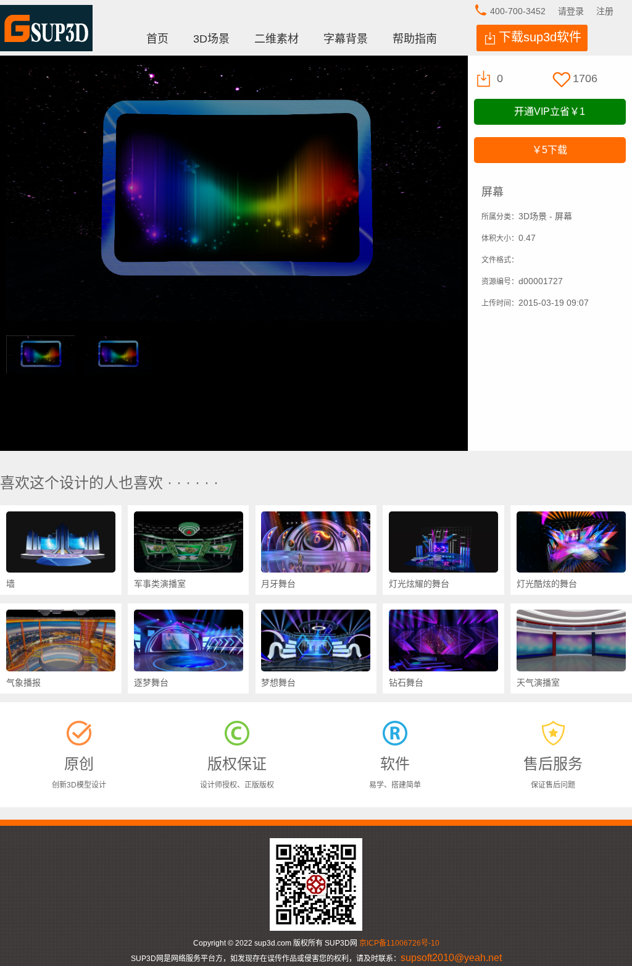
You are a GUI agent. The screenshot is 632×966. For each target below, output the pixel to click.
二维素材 (276, 39)
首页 (157, 39)
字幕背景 (345, 39)
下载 (549, 150)
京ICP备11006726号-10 (399, 943)
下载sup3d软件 (540, 37)
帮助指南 (415, 39)
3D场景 (211, 39)
